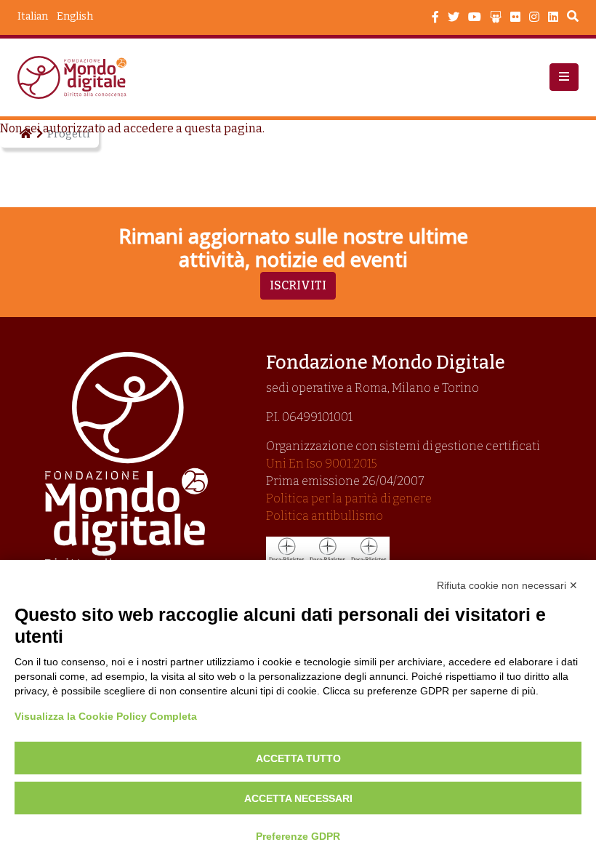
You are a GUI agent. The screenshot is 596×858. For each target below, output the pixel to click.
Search (573, 18)
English (75, 16)
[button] (564, 77)
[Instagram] (534, 17)
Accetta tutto (298, 758)
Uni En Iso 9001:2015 (321, 463)
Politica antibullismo (324, 516)
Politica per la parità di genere (349, 498)
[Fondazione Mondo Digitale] (76, 77)
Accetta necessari (298, 798)
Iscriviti (298, 285)
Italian (32, 16)
